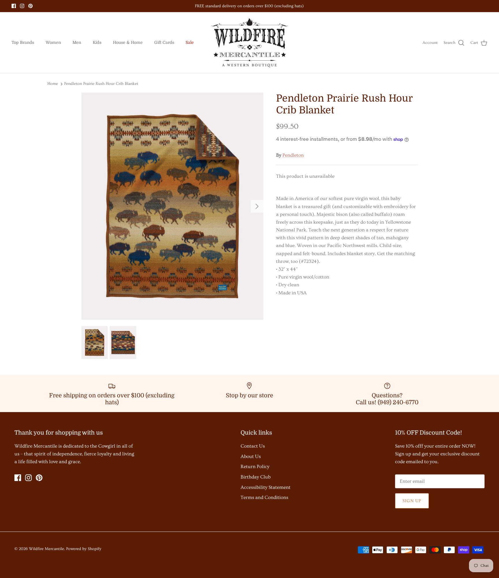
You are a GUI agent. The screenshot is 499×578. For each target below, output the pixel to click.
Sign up (412, 500)
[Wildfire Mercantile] (249, 43)
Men (76, 42)
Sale (190, 42)
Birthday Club (256, 477)
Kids (97, 42)
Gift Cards (164, 42)
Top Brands (23, 42)
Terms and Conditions (264, 497)
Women (53, 42)
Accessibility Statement (266, 487)
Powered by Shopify (83, 549)
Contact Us (253, 446)
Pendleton (293, 155)
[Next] (257, 206)
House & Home (128, 42)
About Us (251, 456)
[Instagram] (22, 6)
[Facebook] (14, 6)
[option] (172, 206)
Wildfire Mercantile (46, 549)
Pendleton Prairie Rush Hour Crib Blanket (101, 83)
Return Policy (255, 466)
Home (52, 83)
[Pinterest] (30, 6)
